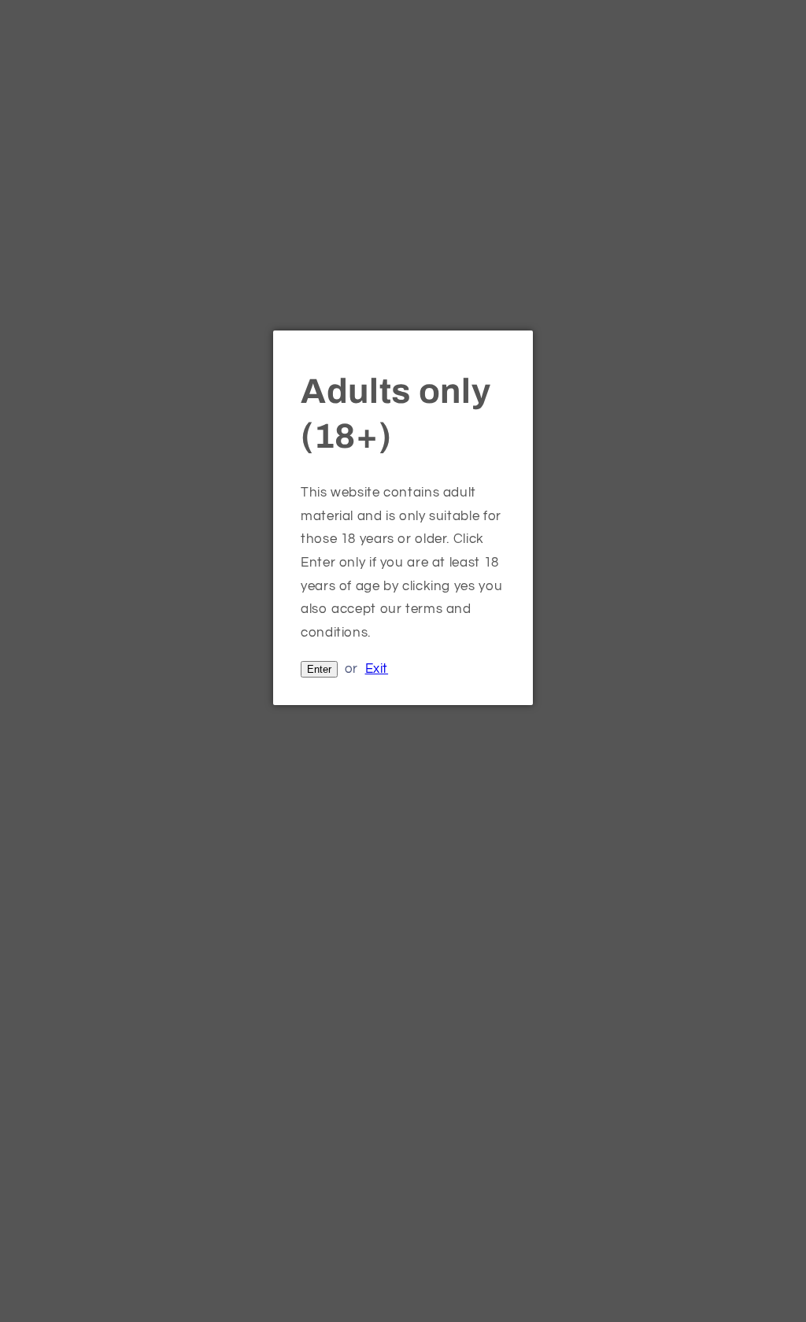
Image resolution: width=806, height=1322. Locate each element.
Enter (319, 669)
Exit (377, 669)
